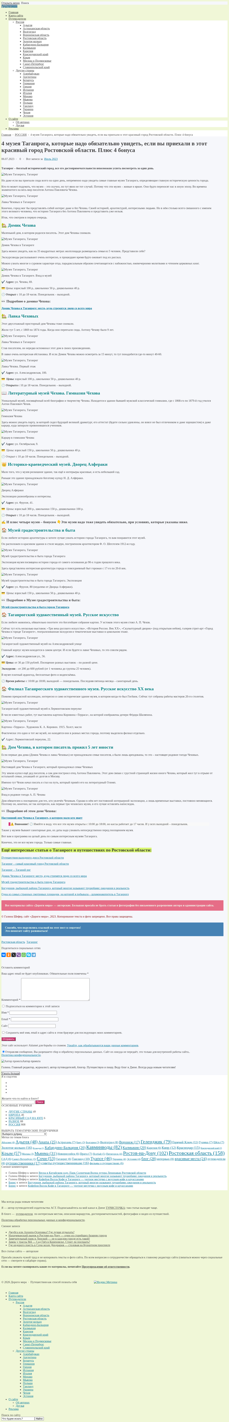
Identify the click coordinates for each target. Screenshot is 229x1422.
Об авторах (23, 1402)
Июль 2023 (51, 158)
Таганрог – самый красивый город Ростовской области (35, 863)
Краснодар (188, 1148)
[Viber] (18, 955)
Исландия (38, 1148)
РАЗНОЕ (14, 1121)
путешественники (23, 1163)
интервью (165, 1159)
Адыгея (27, 1141)
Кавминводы (104, 1147)
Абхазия (8, 1142)
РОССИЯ (14, 1124)
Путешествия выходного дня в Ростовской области (32, 857)
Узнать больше (11, 1073)
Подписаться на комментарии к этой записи (33, 1006)
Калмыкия (134, 1148)
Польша (28, 1383)
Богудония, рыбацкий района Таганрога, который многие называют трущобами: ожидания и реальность (65, 888)
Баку (80, 1142)
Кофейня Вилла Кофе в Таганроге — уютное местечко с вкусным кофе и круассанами (91, 1179)
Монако (27, 1376)
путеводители (24, 1213)
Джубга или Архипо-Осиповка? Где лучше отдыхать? (41, 1232)
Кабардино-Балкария (65, 1148)
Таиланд (81, 1159)
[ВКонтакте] (3, 955)
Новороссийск (68, 1153)
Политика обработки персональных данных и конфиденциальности (43, 1220)
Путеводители (17, 1299)
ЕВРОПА (14, 1114)
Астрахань (66, 1142)
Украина (119, 1159)
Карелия (154, 1147)
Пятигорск (114, 1153)
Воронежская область (36, 1315)
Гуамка (206, 1142)
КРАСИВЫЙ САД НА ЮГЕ (26, 1118)
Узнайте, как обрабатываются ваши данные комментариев (102, 1045)
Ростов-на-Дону (145, 1153)
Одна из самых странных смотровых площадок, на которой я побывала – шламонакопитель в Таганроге (65, 894)
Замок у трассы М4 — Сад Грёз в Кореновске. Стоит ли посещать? (49, 1241)
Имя (5, 1012)
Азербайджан (31, 1354)
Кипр (169, 1148)
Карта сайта (16, 1295)
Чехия (26, 1392)
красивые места (191, 1159)
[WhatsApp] (23, 955)
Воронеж (129, 1142)
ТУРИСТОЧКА (115, 1207)
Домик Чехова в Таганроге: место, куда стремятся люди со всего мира (44, 875)
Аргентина (29, 1357)
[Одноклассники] (8, 955)
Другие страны (25, 1350)
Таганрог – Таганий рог (16, 869)
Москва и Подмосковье (37, 1341)
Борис (12, 1182)
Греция (27, 1367)
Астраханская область (36, 1308)
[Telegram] (33, 955)
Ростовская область (13, 942)
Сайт (4, 1025)
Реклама (14, 1409)
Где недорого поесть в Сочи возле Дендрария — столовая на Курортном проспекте (59, 1245)
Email (5, 1019)
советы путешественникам (65, 1163)
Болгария (92, 1142)
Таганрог (32, 942)
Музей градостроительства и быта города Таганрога (33, 882)
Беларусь (28, 1360)
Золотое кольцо (16, 1148)
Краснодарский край (211, 1148)
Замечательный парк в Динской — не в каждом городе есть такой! (49, 1238)
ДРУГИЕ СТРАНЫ (20, 1111)
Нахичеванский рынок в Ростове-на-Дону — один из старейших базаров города (58, 1235)
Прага (86, 1153)
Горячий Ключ (185, 1142)
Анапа (47, 1142)
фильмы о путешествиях (106, 1163)
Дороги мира (9, 6)
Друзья (20, 1405)
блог (148, 1158)
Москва (28, 1154)
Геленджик (156, 1141)
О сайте (13, 1399)
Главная (13, 1292)
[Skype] (28, 955)
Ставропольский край (36, 1347)
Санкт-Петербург (24, 1159)
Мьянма (46, 1153)
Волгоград (109, 1142)
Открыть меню (10, 2)
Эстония (134, 1159)
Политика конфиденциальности (21, 1055)
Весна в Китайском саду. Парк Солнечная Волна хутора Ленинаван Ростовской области (92, 1172)
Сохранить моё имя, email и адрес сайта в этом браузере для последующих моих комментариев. (64, 1032)
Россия (20, 1302)
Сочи (46, 1158)
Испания (28, 1370)
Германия (29, 1363)
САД (6, 1159)
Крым (11, 1153)
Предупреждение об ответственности (105, 1266)
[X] (13, 955)
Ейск (218, 1142)
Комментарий (10, 999)
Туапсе (101, 1158)
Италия (27, 1373)
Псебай (99, 1153)
